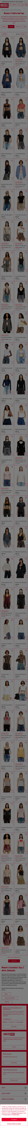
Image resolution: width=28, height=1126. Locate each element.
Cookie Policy (16, 1114)
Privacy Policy (7, 1114)
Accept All (14, 1119)
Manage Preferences (17, 1113)
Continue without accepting (14, 1123)
